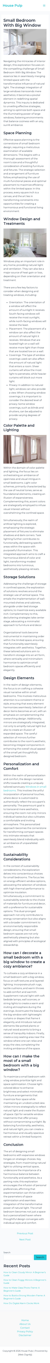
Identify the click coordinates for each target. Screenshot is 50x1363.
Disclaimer (25, 1335)
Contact (25, 1327)
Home (25, 1320)
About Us (25, 1324)
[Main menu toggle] (44, 5)
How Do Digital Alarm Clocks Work (21, 1303)
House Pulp (12, 5)
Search (6, 1252)
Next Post (25, 1239)
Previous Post (25, 1233)
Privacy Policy (25, 1331)
